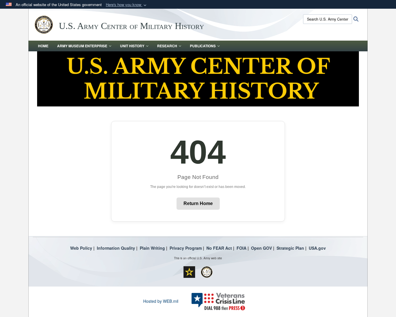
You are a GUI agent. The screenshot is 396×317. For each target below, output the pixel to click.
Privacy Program (186, 248)
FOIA (241, 248)
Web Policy (81, 248)
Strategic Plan (290, 248)
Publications (203, 45)
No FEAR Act (219, 248)
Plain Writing (152, 248)
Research (167, 45)
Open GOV (261, 248)
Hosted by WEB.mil (160, 301)
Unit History (132, 45)
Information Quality (116, 248)
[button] (127, 5)
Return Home (198, 203)
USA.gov (317, 248)
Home (43, 45)
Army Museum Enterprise (82, 45)
